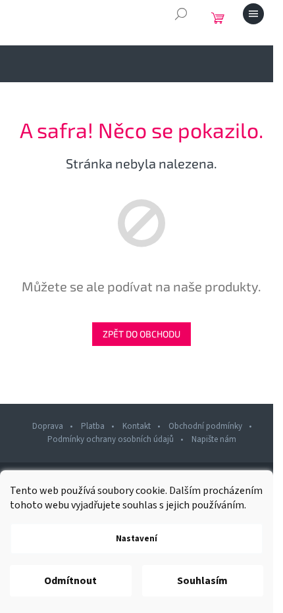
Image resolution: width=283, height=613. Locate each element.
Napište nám (214, 439)
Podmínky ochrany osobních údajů (110, 439)
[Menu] (253, 14)
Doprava (47, 426)
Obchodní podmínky (205, 426)
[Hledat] (181, 14)
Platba (93, 426)
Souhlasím (202, 581)
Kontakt (136, 426)
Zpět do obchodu (141, 333)
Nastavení (136, 539)
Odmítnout (70, 581)
